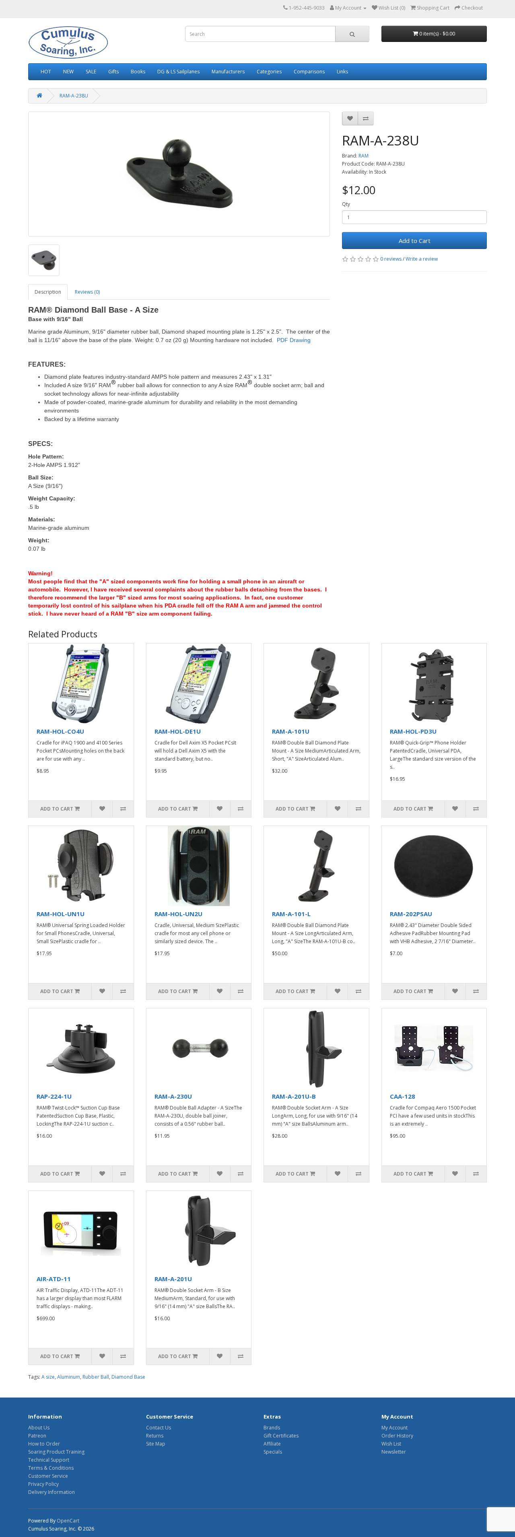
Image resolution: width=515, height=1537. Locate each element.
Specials (273, 1451)
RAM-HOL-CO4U (60, 731)
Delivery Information (51, 1492)
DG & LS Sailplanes (178, 71)
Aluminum (68, 1376)
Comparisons (309, 71)
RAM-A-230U (173, 1096)
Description (48, 291)
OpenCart (68, 1520)
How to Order (44, 1443)
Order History (397, 1435)
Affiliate (272, 1443)
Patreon (37, 1435)
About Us (38, 1427)
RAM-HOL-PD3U (413, 731)
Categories (269, 71)
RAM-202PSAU (411, 914)
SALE (91, 71)
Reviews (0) (87, 291)
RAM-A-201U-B (294, 1096)
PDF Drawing (294, 340)
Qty (346, 204)
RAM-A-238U (74, 95)
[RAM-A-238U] (179, 174)
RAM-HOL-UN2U (178, 914)
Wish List (391, 1443)
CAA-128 (402, 1096)
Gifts (113, 71)
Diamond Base (128, 1376)
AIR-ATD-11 (54, 1279)
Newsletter (393, 1451)
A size (48, 1376)
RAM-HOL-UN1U (60, 914)
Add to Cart (415, 240)
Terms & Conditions (51, 1467)
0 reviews (391, 258)
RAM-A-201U (173, 1279)
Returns (154, 1435)
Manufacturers (228, 71)
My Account (394, 1427)
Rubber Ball (95, 1376)
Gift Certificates (281, 1435)
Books (138, 71)
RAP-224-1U (54, 1096)
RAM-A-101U (290, 731)
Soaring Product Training (56, 1451)
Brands (272, 1427)
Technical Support (48, 1459)
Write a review (422, 258)
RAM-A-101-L (291, 914)
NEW (68, 71)
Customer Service (48, 1476)
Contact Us (158, 1427)
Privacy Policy (43, 1484)
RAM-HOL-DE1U (177, 731)
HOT (46, 71)
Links (342, 71)
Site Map (155, 1443)
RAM (363, 155)
